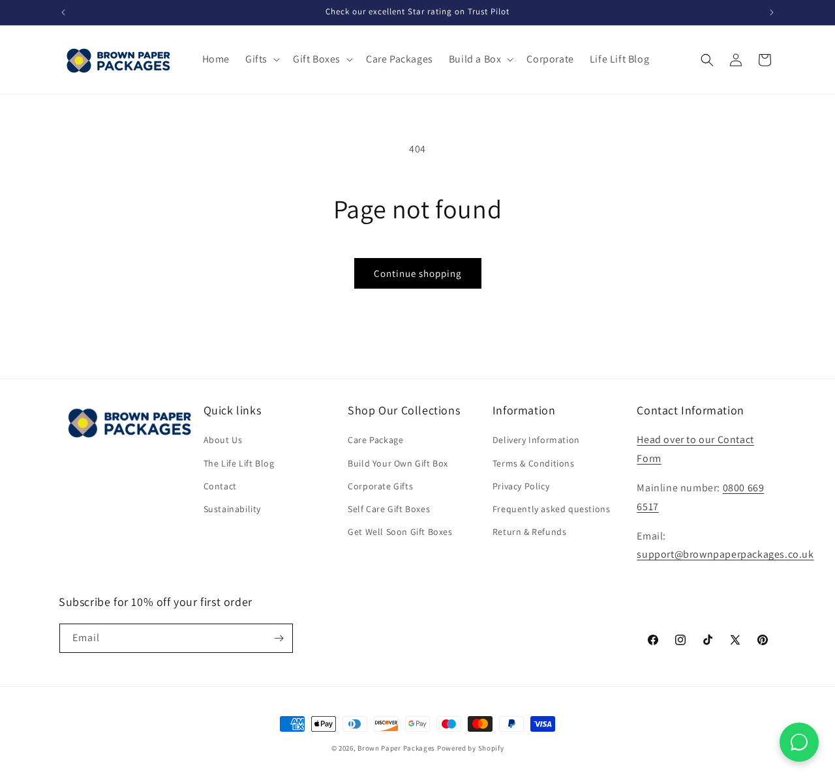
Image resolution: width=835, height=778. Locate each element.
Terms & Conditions (534, 463)
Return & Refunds (530, 532)
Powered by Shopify (470, 748)
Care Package (375, 440)
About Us (223, 440)
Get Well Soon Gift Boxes (400, 532)
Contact (220, 486)
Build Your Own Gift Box (398, 463)
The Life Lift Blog (239, 463)
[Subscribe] (278, 638)
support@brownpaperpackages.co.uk (725, 554)
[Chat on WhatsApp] (799, 742)
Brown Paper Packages (396, 748)
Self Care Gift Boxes (389, 509)
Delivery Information (536, 440)
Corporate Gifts (380, 486)
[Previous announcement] (63, 12)
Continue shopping (418, 273)
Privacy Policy (521, 486)
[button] (261, 59)
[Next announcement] (771, 12)
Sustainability (232, 509)
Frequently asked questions (552, 509)
